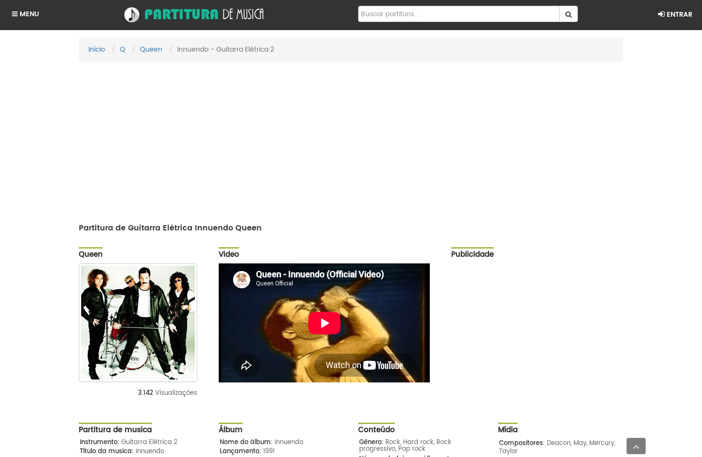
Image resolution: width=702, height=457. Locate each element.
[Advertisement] (351, 138)
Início (96, 49)
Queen (151, 49)
